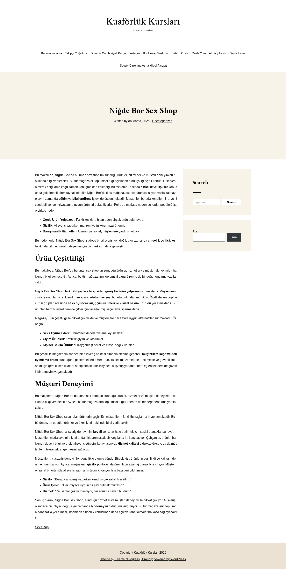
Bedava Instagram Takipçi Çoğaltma (64, 53)
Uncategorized (162, 121)
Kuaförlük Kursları (143, 23)
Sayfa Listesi (238, 53)
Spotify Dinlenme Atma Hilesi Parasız (143, 65)
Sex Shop (42, 527)
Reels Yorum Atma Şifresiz (209, 53)
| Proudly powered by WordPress (163, 559)
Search (200, 182)
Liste (174, 53)
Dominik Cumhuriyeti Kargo (108, 53)
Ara (195, 231)
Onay (184, 53)
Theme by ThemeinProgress (120, 559)
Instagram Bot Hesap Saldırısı (148, 53)
